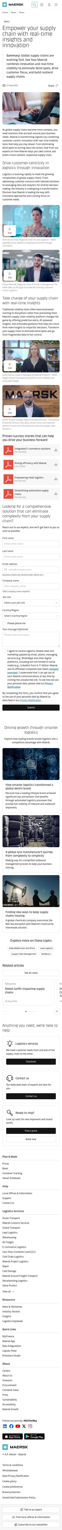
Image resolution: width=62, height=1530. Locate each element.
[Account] (49, 4)
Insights (6, 1316)
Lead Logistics (46, 948)
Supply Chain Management (23, 954)
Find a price (31, 1130)
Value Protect (9, 1285)
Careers (6, 1370)
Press (5, 1394)
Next (56, 1011)
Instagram (30, 1426)
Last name (7, 551)
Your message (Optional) (15, 629)
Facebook (11, 1426)
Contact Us (8, 1203)
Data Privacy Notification (15, 1476)
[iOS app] (12, 1436)
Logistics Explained (12, 1321)
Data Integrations (11, 1346)
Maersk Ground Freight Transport (20, 1275)
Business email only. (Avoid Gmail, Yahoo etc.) (23, 575)
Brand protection (11, 1492)
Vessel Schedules (11, 1178)
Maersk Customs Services (15, 1223)
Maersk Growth (10, 1409)
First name (8, 538)
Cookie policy (9, 1481)
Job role (6, 597)
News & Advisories (12, 1306)
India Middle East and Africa (22, 948)
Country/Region (10, 610)
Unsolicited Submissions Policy (19, 1497)
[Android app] (34, 1436)
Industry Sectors (11, 1311)
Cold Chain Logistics (13, 1256)
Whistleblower (10, 1470)
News (13, 12)
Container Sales (10, 1390)
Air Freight (8, 1242)
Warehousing (9, 1237)
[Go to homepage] (12, 4)
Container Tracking (12, 1173)
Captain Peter (9, 1350)
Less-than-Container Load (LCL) (19, 1251)
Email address (9, 564)
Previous (5, 1011)
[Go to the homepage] (15, 1449)
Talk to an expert (33, 1509)
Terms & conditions (12, 1465)
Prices (5, 1163)
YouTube (17, 1426)
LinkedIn (4, 1426)
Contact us (31, 1096)
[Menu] (56, 4)
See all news (31, 972)
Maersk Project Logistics (15, 1261)
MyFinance (8, 1336)
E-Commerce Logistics (14, 1247)
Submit (31, 707)
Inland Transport (11, 1227)
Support (42, 4)
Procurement (9, 1385)
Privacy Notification (30, 700)
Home (5, 12)
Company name (10, 580)
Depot (5, 1266)
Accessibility (9, 1404)
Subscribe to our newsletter (33, 1524)
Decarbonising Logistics (14, 1280)
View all (6, 1291)
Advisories (10, 983)
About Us (7, 1375)
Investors (7, 1380)
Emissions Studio (11, 1355)
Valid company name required (15, 591)
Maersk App (8, 1341)
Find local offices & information (33, 1517)
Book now (31, 1139)
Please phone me (16, 623)
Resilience (46, 954)
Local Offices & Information (17, 1193)
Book (5, 1168)
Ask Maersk (34, 5)
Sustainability (9, 1399)
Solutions (31, 1061)
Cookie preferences (12, 1486)
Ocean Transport (11, 1218)
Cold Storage (9, 1271)
